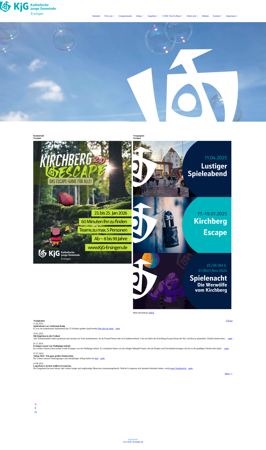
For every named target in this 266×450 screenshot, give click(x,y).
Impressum (231, 16)
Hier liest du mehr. (106, 328)
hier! (97, 358)
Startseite (96, 16)
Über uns (108, 16)
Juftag (138, 16)
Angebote (151, 16)
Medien (205, 16)
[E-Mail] (36, 412)
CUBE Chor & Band (171, 16)
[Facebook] (35, 408)
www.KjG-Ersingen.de (133, 442)
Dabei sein (191, 16)
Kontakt (216, 16)
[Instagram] (36, 404)
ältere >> (228, 373)
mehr (118, 328)
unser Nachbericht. (178, 368)
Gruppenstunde (125, 16)
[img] (32, 11)
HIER (151, 313)
